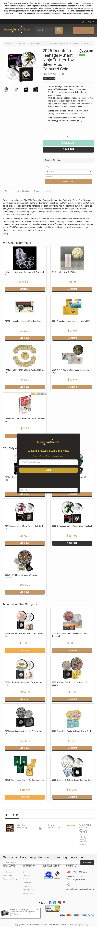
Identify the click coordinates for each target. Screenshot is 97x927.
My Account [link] (8, 872)
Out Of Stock (72, 543)
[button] (68, 150)
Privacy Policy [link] (28, 886)
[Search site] (59, 30)
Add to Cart (69, 142)
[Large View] (6, 90)
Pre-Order (25, 650)
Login (82, 21)
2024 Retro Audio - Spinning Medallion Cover (23, 321)
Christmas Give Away (22, 826)
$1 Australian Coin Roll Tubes (64, 272)
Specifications (24, 191)
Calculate (69, 181)
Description (9, 191)
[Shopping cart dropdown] (90, 30)
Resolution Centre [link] (10, 879)
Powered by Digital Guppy (78, 925)
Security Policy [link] (28, 893)
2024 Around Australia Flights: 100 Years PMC (71, 321)
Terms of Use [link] (28, 883)
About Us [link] (26, 872)
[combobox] (22, 490)
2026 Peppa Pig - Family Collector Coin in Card (71, 731)
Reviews (37, 191)
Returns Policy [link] (28, 890)
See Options (24, 289)
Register (91, 21)
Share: (45, 78)
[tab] (9, 191)
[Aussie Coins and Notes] (17, 29)
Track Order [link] (7, 876)
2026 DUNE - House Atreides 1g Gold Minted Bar (25, 780)
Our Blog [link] (26, 879)
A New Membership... (54, 826)
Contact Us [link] (27, 876)
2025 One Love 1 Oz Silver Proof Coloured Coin (71, 780)
